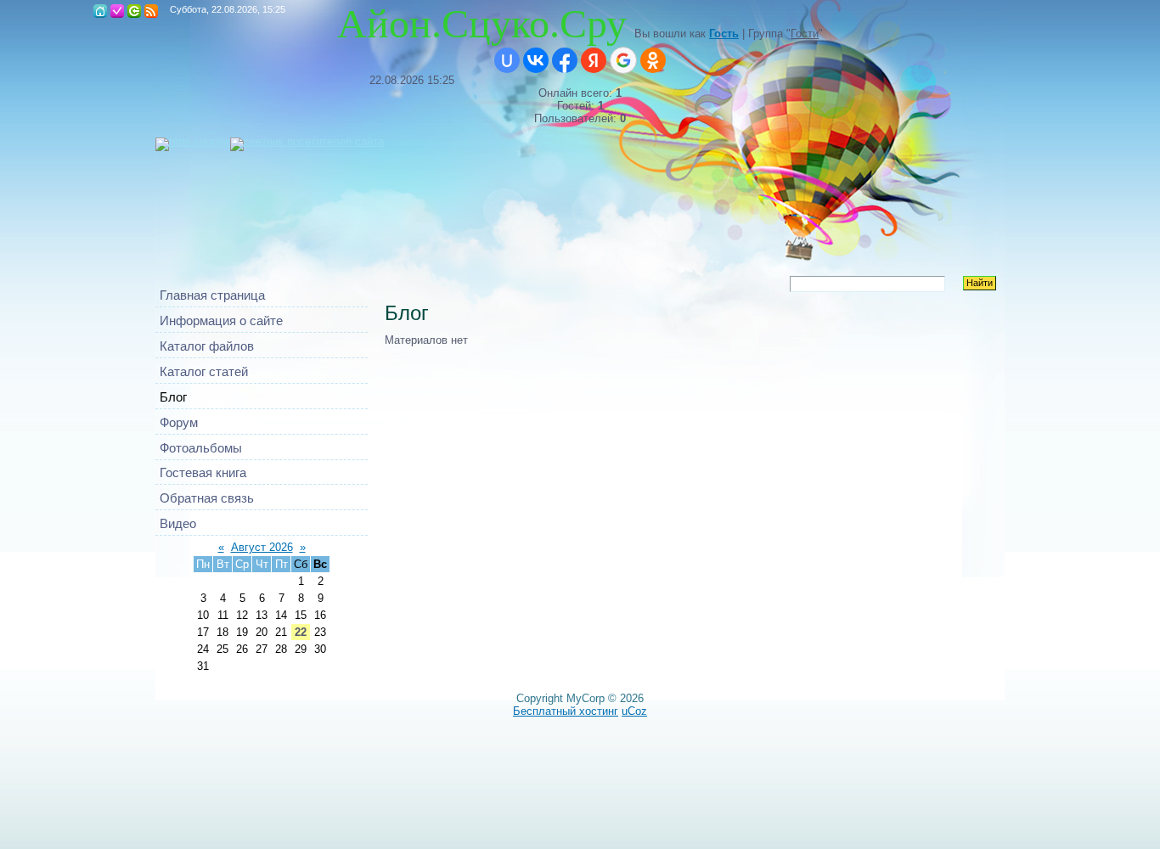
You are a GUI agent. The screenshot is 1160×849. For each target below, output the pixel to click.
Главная (100, 11)
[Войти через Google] (623, 60)
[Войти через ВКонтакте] (536, 60)
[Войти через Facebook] (564, 60)
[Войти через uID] (507, 60)
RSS (151, 11)
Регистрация (117, 11)
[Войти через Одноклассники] (653, 60)
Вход (134, 11)
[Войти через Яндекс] (593, 60)
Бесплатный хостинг (565, 711)
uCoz (634, 711)
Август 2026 (262, 547)
